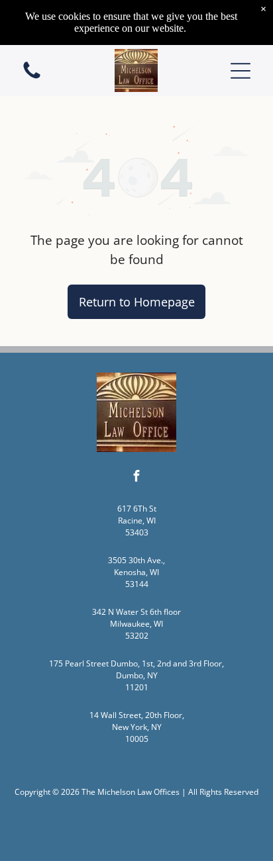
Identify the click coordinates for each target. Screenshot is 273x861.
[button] (240, 71)
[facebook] (136, 477)
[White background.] (31, 77)
